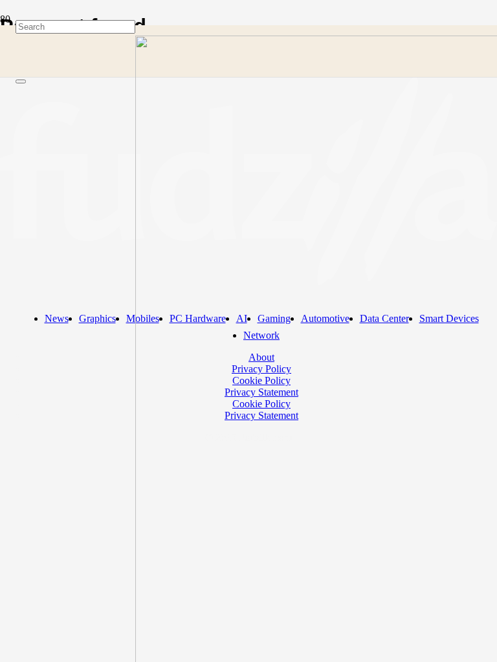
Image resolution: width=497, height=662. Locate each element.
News (57, 318)
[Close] (21, 81)
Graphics (97, 318)
